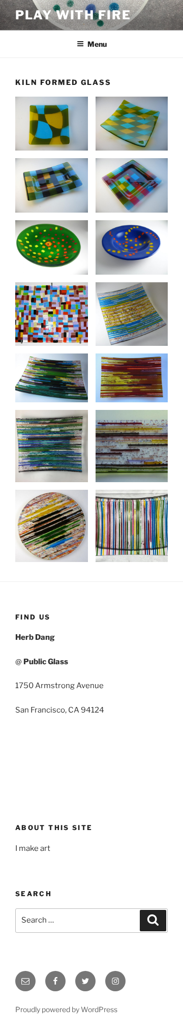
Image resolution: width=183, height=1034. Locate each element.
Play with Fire (73, 15)
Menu (97, 44)
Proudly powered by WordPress (66, 1009)
